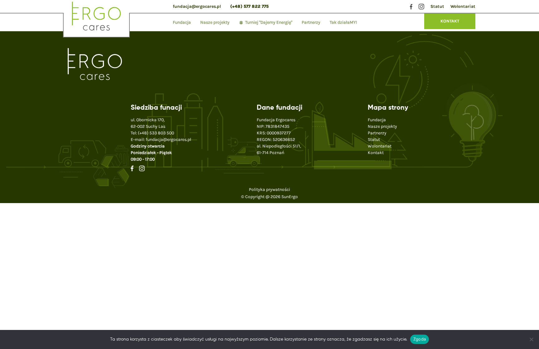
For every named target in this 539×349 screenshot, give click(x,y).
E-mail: (161, 139)
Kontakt (376, 152)
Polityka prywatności (269, 189)
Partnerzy (311, 22)
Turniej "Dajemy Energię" (268, 22)
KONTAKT (449, 21)
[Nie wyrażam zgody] (531, 339)
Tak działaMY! (343, 22)
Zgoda (419, 339)
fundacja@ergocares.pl (197, 6)
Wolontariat (462, 6)
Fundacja (182, 22)
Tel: (152, 133)
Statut (437, 6)
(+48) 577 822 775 (249, 6)
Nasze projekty (215, 22)
